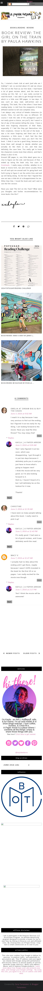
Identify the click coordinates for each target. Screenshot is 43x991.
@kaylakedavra (21, 752)
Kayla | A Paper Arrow (28, 442)
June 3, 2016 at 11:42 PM (27, 531)
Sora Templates (22, 984)
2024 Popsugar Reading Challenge (16, 288)
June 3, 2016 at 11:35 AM (22, 509)
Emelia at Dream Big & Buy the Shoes (26, 409)
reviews (30, 28)
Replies (11, 438)
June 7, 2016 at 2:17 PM (26, 590)
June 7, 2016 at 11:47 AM (22, 558)
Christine (16, 506)
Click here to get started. (26, 734)
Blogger (30, 1)
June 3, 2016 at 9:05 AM (26, 445)
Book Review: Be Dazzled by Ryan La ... (17, 383)
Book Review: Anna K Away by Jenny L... (17, 336)
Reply (39, 436)
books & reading (17, 28)
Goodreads (5, 165)
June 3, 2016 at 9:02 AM (21, 414)
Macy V (14, 555)
